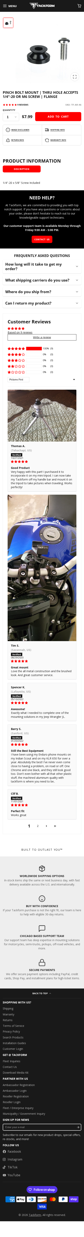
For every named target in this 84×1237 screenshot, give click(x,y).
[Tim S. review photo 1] (42, 568)
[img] (42, 462)
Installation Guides (14, 1043)
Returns (8, 1020)
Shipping (8, 1008)
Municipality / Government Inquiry (24, 1114)
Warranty (8, 1014)
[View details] (42, 875)
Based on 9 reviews (20, 332)
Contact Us (10, 1067)
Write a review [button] (42, 337)
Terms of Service (13, 1026)
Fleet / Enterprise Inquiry (18, 1108)
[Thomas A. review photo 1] (42, 416)
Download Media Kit (16, 1072)
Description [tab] (21, 169)
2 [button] (37, 826)
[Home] (42, 6)
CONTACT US (41, 239)
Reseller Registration (16, 1096)
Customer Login (13, 1049)
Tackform (35, 1215)
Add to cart (58, 116)
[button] (16, 348)
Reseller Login (12, 1102)
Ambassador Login (15, 1090)
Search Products (13, 1037)
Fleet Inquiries (11, 1061)
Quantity (9, 110)
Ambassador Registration (19, 1085)
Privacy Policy (11, 1031)
